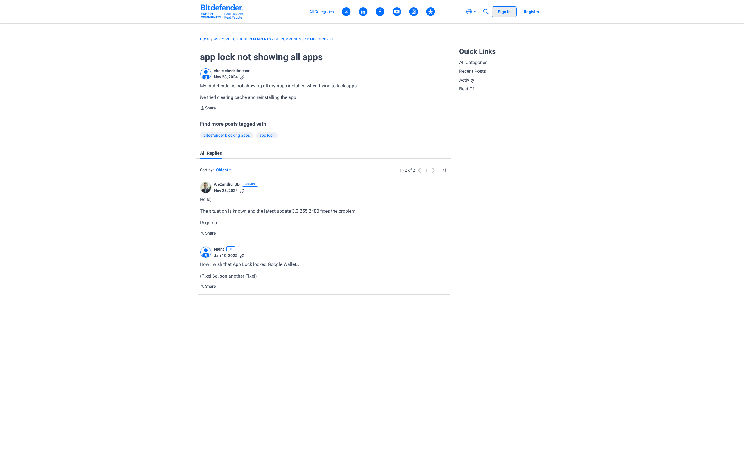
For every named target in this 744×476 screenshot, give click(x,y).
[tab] (211, 153)
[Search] (486, 11)
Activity (466, 80)
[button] (206, 74)
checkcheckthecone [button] (232, 70)
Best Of (466, 89)
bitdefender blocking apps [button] (226, 135)
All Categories (473, 62)
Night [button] (219, 249)
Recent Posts (472, 71)
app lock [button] (266, 135)
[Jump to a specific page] (443, 170)
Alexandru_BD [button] (227, 184)
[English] (222, 11)
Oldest (222, 170)
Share (208, 108)
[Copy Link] (242, 77)
